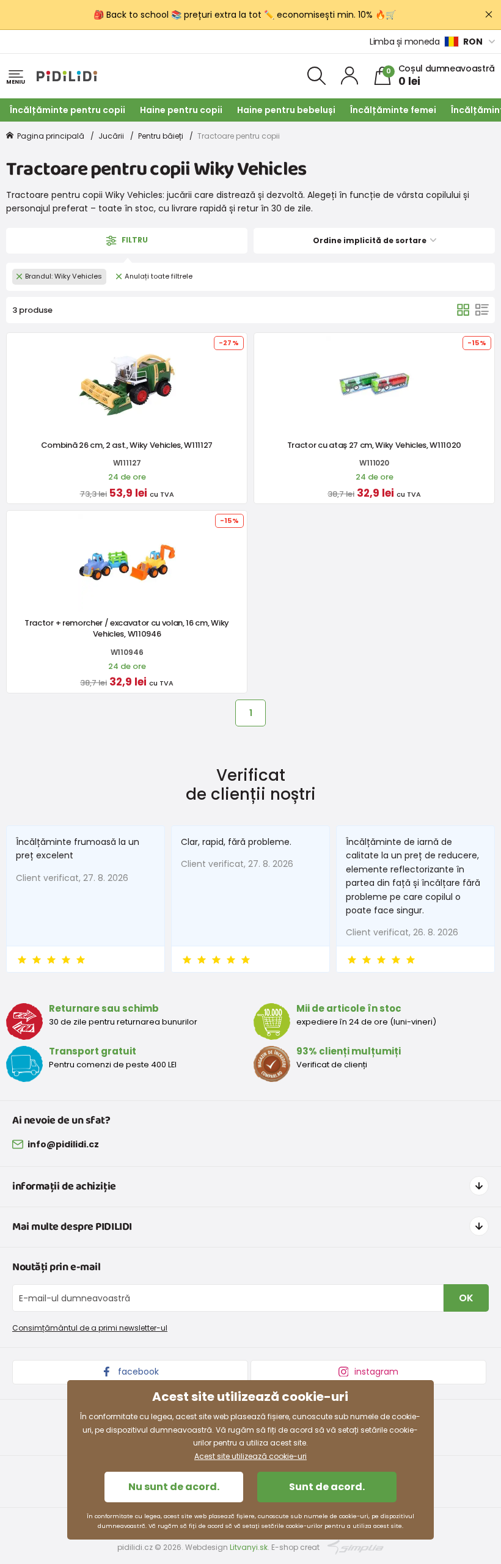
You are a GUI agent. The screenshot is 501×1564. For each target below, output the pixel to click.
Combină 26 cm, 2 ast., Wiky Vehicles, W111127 (127, 445)
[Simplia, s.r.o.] (355, 1546)
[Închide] (489, 15)
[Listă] (482, 309)
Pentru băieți (160, 136)
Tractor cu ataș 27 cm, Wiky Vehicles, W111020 (374, 445)
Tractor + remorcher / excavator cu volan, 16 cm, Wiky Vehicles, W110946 (126, 628)
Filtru (134, 240)
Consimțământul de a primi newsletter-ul (89, 1328)
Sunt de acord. (327, 1487)
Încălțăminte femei (393, 110)
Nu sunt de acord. (173, 1487)
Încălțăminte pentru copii (67, 110)
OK (466, 1298)
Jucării (111, 136)
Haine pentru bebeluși (286, 110)
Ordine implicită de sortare (370, 240)
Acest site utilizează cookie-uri (250, 1456)
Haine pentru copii (181, 110)
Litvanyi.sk (249, 1547)
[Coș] (463, 309)
